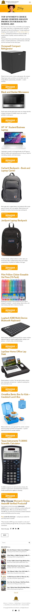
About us (5, 603)
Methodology (17, 603)
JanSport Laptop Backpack (14, 221)
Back (4, 535)
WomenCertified (25, 604)
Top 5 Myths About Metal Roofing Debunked (19, 587)
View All (16, 592)
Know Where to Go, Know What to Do (13, 604)
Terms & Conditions (26, 603)
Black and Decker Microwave (15, 92)
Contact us (11, 603)
